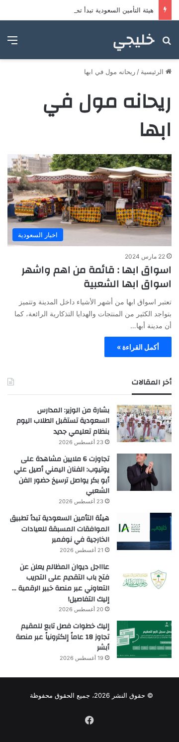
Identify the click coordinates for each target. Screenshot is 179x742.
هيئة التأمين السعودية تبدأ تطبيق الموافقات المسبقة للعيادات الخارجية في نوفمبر (59, 529)
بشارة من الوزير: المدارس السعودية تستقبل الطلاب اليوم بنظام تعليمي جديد (62, 421)
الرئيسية (153, 72)
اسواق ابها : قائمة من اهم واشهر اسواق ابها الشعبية (96, 277)
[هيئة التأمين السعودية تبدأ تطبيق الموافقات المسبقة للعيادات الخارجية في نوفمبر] (144, 531)
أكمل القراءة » (138, 347)
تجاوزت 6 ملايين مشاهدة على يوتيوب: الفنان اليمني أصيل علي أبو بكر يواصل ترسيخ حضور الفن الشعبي (61, 475)
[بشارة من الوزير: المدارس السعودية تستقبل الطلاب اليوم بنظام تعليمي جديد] (144, 423)
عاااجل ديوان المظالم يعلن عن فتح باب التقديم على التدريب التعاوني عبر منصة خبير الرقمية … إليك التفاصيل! (60, 583)
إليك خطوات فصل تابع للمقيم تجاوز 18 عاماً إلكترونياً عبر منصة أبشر (62, 637)
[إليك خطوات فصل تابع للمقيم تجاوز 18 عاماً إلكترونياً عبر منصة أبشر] (144, 639)
